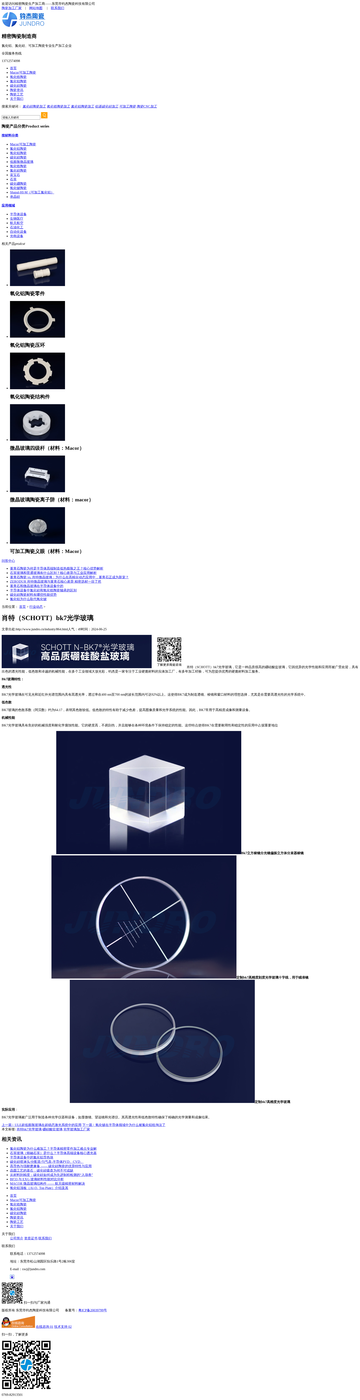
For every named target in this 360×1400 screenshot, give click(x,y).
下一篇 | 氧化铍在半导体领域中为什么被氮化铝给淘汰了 (123, 1125)
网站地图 (35, 8)
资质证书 (31, 1238)
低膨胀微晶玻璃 (21, 162)
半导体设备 (18, 214)
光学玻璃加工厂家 (76, 1129)
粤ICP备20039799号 (92, 1310)
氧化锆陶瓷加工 (58, 106)
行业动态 (36, 606)
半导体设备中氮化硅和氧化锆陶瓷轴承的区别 (43, 590)
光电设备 (16, 236)
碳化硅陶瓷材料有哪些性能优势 (33, 594)
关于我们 (16, 98)
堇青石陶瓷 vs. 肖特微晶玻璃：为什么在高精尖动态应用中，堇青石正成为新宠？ (69, 577)
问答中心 (8, 560)
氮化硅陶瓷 (18, 170)
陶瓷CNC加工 (147, 106)
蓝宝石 (15, 175)
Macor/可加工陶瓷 (23, 72)
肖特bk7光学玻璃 (29, 1129)
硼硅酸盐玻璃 (52, 1129)
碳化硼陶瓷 (18, 183)
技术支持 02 (63, 1326)
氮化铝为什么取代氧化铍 (28, 599)
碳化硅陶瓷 (18, 85)
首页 (13, 68)
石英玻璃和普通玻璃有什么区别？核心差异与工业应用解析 (53, 573)
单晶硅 (15, 196)
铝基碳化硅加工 (106, 106)
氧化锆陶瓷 (18, 77)
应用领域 (8, 205)
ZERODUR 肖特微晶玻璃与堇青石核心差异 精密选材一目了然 (55, 581)
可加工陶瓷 (127, 106)
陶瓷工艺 (16, 94)
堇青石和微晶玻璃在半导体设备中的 (36, 586)
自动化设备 (18, 231)
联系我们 (57, 8)
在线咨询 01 (44, 1326)
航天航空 (16, 223)
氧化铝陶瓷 (18, 153)
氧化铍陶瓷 (18, 188)
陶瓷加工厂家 (12, 8)
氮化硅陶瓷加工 (34, 106)
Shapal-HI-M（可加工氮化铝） (32, 192)
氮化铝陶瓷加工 (82, 106)
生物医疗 (16, 218)
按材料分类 (10, 135)
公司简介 (16, 1238)
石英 (13, 179)
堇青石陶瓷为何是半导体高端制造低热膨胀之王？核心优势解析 (56, 568)
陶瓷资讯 (16, 90)
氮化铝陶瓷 (18, 81)
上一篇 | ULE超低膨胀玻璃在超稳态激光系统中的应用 (41, 1125)
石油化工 (16, 227)
